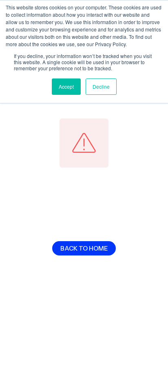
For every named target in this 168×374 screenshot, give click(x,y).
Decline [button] (101, 86)
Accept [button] (66, 86)
